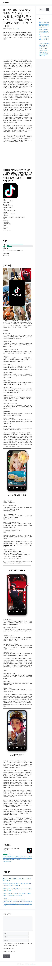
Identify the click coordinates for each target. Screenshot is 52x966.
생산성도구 (15, 899)
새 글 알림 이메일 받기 (9, 952)
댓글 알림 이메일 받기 (9, 948)
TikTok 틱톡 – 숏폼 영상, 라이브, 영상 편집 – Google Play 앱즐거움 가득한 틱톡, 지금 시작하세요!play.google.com (17, 859)
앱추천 (19, 899)
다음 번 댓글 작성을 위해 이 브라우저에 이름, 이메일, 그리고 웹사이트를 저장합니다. (18, 944)
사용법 (10, 899)
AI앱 (5, 899)
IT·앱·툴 (5, 898)
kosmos (6, 2)
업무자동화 (23, 899)
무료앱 (7, 899)
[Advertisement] (18, 50)
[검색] (47, 9)
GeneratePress (31, 964)
